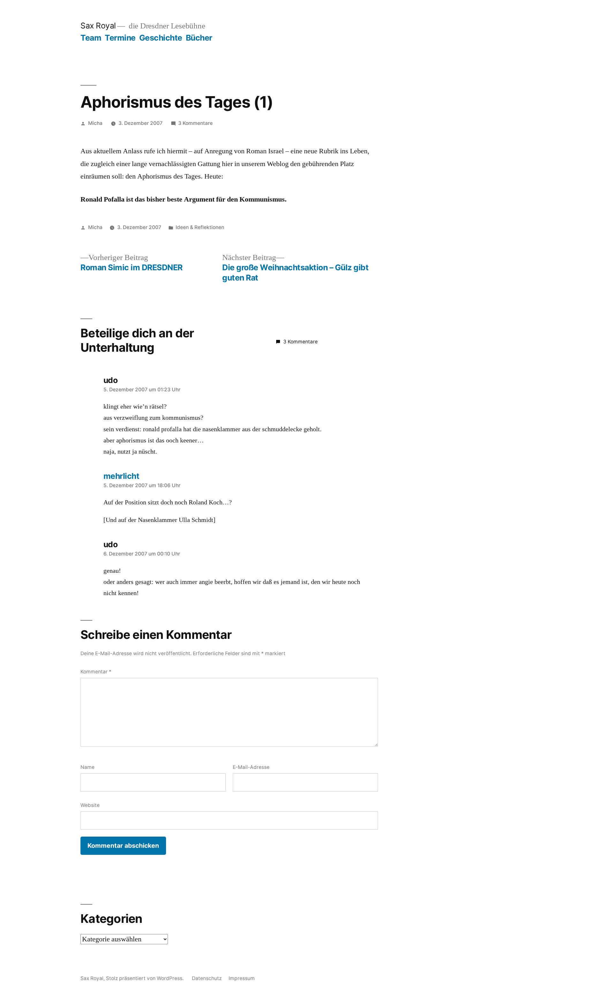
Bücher (199, 37)
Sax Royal (98, 25)
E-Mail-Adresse (251, 767)
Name (87, 767)
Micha (95, 123)
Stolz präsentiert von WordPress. (145, 978)
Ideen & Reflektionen (200, 227)
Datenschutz (207, 978)
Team (90, 37)
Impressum (242, 978)
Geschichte (160, 37)
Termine (120, 37)
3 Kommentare (195, 123)
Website (90, 805)
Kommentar (95, 672)
